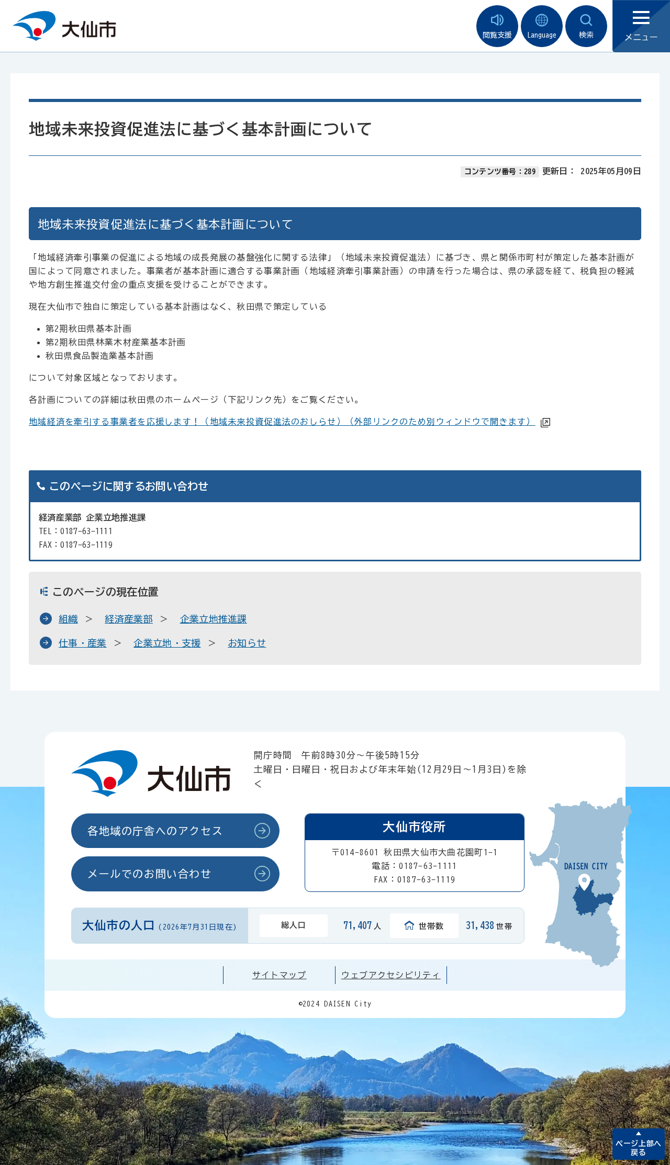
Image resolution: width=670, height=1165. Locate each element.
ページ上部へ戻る (638, 1148)
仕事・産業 (83, 643)
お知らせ (247, 643)
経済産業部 (129, 619)
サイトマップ (279, 975)
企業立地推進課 (213, 619)
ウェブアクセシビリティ (391, 975)
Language (541, 35)
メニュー (641, 37)
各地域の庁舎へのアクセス (155, 830)
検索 (586, 35)
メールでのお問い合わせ (149, 873)
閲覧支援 (497, 35)
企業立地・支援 (166, 643)
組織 (68, 619)
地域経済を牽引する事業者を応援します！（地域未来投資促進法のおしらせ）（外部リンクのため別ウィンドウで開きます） (282, 421)
